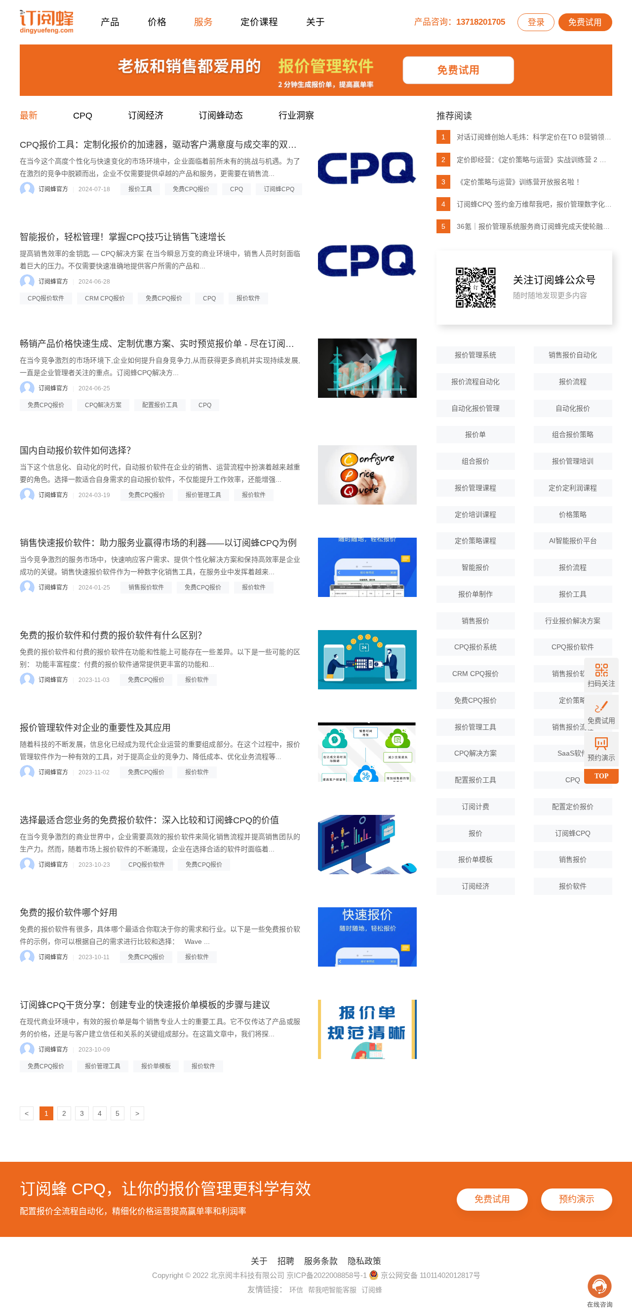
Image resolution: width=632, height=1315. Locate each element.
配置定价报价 (572, 806)
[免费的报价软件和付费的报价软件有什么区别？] (367, 659)
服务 (203, 22)
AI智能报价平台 (573, 541)
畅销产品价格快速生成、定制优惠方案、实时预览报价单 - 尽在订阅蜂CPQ (167, 344)
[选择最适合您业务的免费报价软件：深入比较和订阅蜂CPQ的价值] (367, 844)
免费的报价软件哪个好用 (69, 913)
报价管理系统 (475, 355)
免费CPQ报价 (191, 189)
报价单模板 (156, 1066)
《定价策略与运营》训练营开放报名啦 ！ (512, 182)
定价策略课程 (475, 541)
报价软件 (248, 298)
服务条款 (321, 1261)
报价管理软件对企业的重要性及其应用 (95, 728)
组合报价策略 (572, 434)
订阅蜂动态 (220, 116)
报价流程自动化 (475, 381)
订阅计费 (475, 806)
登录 (536, 22)
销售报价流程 (572, 727)
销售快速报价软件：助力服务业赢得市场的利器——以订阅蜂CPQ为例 (158, 543)
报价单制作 (475, 594)
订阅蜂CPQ (279, 189)
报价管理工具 (203, 495)
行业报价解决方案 (572, 621)
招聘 (285, 1261)
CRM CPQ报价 (105, 298)
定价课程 (259, 22)
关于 (315, 22)
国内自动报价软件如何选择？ (77, 451)
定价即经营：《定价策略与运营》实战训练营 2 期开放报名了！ (526, 160)
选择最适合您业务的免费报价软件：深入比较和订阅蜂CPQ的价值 (149, 820)
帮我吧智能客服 (332, 1290)
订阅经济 (145, 116)
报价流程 (573, 381)
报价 (475, 833)
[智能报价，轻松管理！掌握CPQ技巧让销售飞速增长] (367, 261)
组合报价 (475, 461)
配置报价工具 (160, 405)
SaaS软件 (572, 753)
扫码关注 (601, 683)
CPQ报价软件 (46, 298)
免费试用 (585, 22)
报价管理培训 (572, 461)
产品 (110, 22)
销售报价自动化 (573, 355)
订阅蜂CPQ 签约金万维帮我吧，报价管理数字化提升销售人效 (526, 204)
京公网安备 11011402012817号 (429, 1275)
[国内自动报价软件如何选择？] (367, 475)
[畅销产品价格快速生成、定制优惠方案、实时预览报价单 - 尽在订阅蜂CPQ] (367, 368)
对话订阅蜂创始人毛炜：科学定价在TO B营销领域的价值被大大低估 (526, 137)
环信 (296, 1290)
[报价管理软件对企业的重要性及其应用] (367, 752)
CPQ (82, 116)
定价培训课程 (475, 514)
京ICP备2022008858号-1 (326, 1275)
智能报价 (475, 567)
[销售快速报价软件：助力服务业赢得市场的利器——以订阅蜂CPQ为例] (367, 567)
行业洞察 (296, 116)
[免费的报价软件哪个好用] (367, 937)
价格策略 (573, 514)
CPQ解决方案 (103, 405)
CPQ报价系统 (475, 647)
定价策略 (573, 700)
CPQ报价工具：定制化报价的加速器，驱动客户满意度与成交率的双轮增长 (167, 145)
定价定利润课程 (573, 488)
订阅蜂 (371, 1290)
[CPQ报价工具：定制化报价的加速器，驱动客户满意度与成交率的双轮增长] (367, 169)
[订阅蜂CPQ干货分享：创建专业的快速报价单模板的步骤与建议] (367, 1029)
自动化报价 (572, 408)
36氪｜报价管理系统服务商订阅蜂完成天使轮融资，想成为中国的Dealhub (526, 226)
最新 (29, 116)
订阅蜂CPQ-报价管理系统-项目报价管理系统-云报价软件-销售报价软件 (46, 22)
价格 (157, 22)
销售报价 (475, 621)
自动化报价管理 (475, 408)
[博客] (316, 72)
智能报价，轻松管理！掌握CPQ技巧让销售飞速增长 (123, 237)
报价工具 (140, 189)
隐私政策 (364, 1261)
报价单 (475, 434)
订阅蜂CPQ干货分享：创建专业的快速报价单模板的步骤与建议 (145, 1005)
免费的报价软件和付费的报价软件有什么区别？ (113, 635)
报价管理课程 (475, 488)
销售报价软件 (146, 587)
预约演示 (576, 1199)
